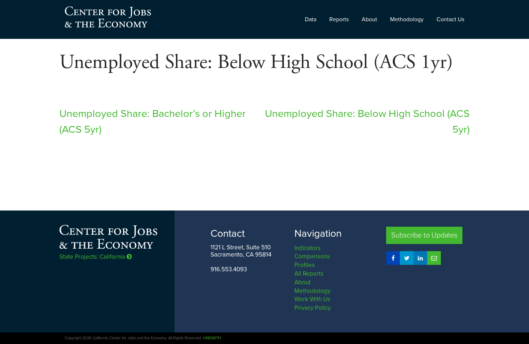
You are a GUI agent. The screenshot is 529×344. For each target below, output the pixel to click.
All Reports (309, 273)
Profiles (304, 265)
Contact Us (450, 19)
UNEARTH (212, 338)
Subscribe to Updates (424, 235)
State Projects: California (93, 257)
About (369, 19)
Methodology (407, 19)
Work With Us (312, 299)
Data (310, 19)
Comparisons (312, 256)
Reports (339, 19)
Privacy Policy (312, 308)
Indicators (307, 248)
